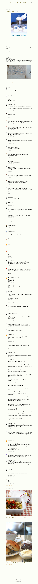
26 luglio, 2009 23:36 (11, 326)
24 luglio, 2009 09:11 (11, 184)
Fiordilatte (10, 126)
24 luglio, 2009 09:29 (11, 211)
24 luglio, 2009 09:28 (11, 205)
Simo (9, 153)
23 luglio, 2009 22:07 (11, 101)
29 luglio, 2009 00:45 (11, 476)
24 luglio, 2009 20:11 (11, 265)
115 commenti (10, 564)
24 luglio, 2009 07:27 (11, 150)
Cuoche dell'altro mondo (12, 277)
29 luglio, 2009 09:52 (11, 483)
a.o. (9, 238)
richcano (22, 581)
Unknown (10, 244)
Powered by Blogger (19, 579)
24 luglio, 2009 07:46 (11, 157)
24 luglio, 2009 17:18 (11, 248)
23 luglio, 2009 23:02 (11, 136)
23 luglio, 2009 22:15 (11, 110)
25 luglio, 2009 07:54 (11, 282)
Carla (9, 291)
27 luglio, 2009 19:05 (11, 341)
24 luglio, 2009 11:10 (11, 217)
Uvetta (9, 220)
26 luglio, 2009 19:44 (11, 302)
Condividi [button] (7, 82)
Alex (9, 197)
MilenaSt (9, 95)
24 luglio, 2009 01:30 (11, 143)
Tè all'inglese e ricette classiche (16, 562)
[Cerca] (31, 2)
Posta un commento (9, 485)
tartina (9, 250)
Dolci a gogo (10, 225)
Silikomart (28, 46)
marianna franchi (11, 132)
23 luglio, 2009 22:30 (11, 117)
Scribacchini (10, 329)
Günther (9, 454)
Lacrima (9, 139)
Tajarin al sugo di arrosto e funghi (16, 517)
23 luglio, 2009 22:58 (11, 129)
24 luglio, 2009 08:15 (11, 163)
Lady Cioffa (10, 88)
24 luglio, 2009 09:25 (11, 194)
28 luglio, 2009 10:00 (11, 451)
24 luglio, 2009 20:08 (11, 257)
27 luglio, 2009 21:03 (11, 428)
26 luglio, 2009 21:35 (11, 320)
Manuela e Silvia (11, 180)
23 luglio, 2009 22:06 (11, 93)
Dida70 (9, 146)
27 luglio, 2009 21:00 (11, 420)
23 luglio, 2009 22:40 (11, 123)
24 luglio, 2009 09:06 (11, 177)
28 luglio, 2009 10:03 (11, 457)
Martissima (10, 231)
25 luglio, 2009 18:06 (11, 288)
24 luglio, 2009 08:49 (11, 171)
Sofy (9, 202)
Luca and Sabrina (11, 313)
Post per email (11, 82)
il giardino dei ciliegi (18, 3)
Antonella (9, 166)
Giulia (9, 260)
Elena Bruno (10, 104)
